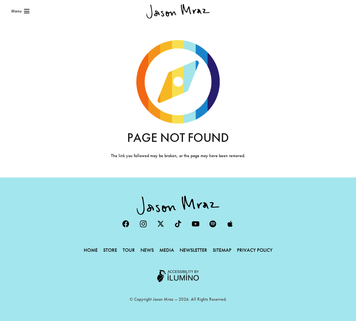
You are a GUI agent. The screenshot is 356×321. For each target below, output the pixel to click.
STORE (110, 250)
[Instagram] (143, 224)
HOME (91, 250)
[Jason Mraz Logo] (178, 11)
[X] (160, 224)
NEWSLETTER (193, 250)
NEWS (147, 250)
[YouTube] (195, 224)
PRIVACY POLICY (255, 250)
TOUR (129, 250)
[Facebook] (126, 224)
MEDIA (166, 250)
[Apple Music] (230, 224)
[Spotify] (213, 224)
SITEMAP (222, 250)
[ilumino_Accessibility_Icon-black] (178, 276)
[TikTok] (178, 224)
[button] (20, 11)
